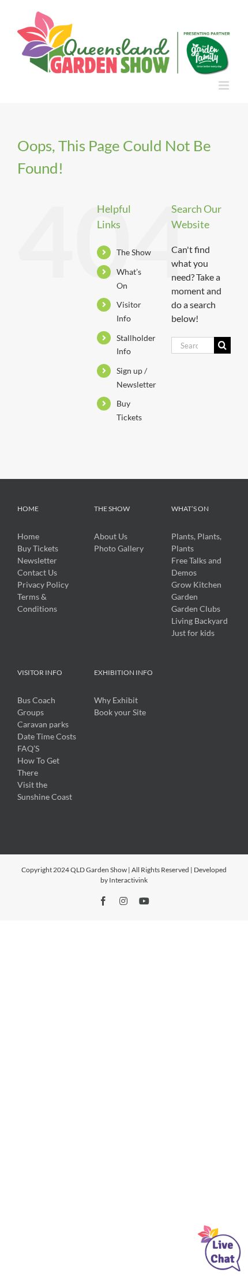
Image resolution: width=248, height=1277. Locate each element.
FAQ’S (28, 748)
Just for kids (193, 633)
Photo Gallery (119, 548)
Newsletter (37, 560)
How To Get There (38, 766)
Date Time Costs (46, 736)
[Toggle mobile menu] (225, 85)
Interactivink (128, 880)
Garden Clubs (195, 608)
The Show (134, 252)
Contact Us (37, 572)
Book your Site (120, 712)
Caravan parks (43, 724)
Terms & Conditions (37, 602)
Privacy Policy (43, 584)
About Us (110, 536)
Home (28, 536)
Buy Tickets (37, 548)
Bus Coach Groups (36, 706)
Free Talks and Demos (196, 566)
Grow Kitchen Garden (196, 590)
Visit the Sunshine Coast (44, 791)
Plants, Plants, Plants (196, 542)
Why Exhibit (116, 700)
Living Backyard (199, 621)
